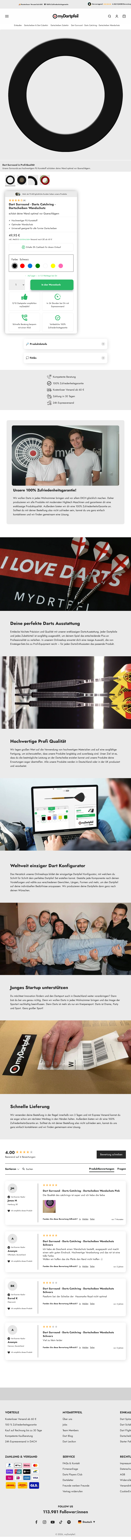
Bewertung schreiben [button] (111, 1154)
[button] (41, 200)
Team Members (70, 1430)
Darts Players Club (72, 1474)
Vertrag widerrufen (73, 1491)
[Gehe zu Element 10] (45, 180)
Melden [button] (85, 1219)
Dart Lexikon (69, 1441)
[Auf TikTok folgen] (61, 1522)
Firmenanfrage (70, 1469)
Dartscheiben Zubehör (60, 25)
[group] (22, 1152)
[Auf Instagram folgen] (44, 1522)
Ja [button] (80, 1219)
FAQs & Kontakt (71, 1463)
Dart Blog (68, 1436)
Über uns (67, 1419)
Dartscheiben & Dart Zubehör (36, 25)
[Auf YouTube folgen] (52, 1522)
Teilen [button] (92, 1219)
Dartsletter (68, 1480)
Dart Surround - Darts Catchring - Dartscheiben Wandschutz (95, 25)
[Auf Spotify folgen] (69, 1522)
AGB (122, 1474)
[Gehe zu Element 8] (22, 180)
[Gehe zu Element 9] (33, 180)
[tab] (101, 1169)
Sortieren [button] (11, 1169)
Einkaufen (18, 25)
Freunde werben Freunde (76, 1485)
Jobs (65, 1424)
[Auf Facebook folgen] (36, 1522)
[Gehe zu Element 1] (10, 180)
